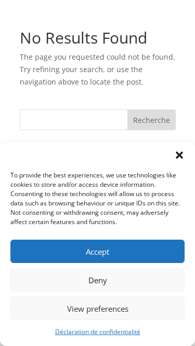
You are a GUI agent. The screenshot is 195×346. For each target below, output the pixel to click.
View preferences (97, 308)
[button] (179, 155)
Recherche (151, 120)
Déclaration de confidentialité (97, 331)
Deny (97, 280)
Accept (97, 251)
